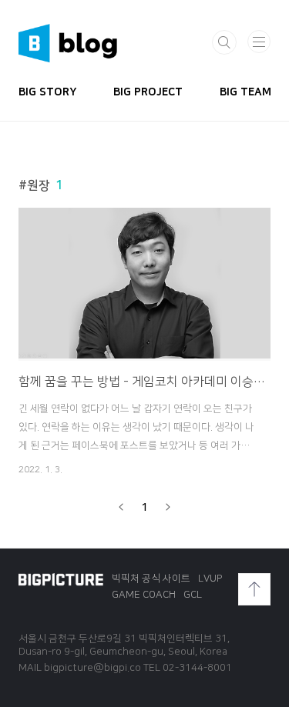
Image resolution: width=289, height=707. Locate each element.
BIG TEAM (245, 92)
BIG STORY (47, 92)
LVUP (210, 578)
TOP (254, 589)
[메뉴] (259, 41)
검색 (224, 42)
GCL (192, 594)
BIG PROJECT (148, 92)
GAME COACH (144, 594)
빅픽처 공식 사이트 (151, 578)
